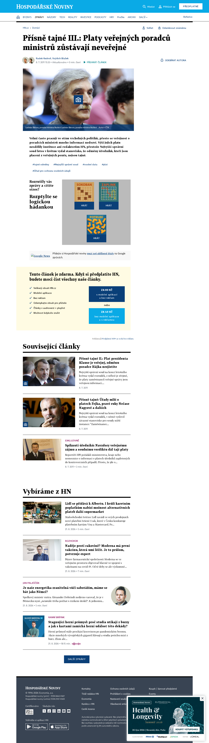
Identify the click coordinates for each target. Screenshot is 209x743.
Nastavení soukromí (120, 699)
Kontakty (86, 689)
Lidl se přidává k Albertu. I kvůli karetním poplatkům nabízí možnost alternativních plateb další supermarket (97, 507)
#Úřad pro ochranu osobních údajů (51, 170)
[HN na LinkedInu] (59, 711)
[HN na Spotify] (63, 711)
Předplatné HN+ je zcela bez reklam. (118, 338)
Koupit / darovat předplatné (163, 689)
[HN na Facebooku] (49, 711)
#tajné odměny (41, 164)
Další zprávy (76, 659)
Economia (86, 699)
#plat (105, 164)
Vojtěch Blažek (60, 58)
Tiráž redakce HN (90, 694)
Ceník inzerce (88, 709)
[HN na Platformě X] (44, 711)
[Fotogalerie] (25, 383)
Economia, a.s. (46, 693)
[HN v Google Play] (36, 726)
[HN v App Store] (59, 726)
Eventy (152, 694)
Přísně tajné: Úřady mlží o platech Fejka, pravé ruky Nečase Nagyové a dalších (104, 403)
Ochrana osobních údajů (122, 689)
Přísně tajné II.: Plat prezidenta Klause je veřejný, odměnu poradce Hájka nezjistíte (103, 362)
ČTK (107, 128)
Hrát (84, 205)
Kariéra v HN (88, 704)
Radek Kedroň (43, 58)
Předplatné (191, 6)
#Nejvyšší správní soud (66, 164)
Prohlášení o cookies (120, 694)
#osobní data (90, 164)
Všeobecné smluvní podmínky (125, 704)
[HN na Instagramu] (54, 711)
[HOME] (18, 17)
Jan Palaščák (31, 582)
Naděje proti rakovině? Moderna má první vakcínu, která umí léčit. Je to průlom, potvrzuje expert (97, 550)
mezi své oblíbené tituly (100, 253)
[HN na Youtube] (68, 711)
